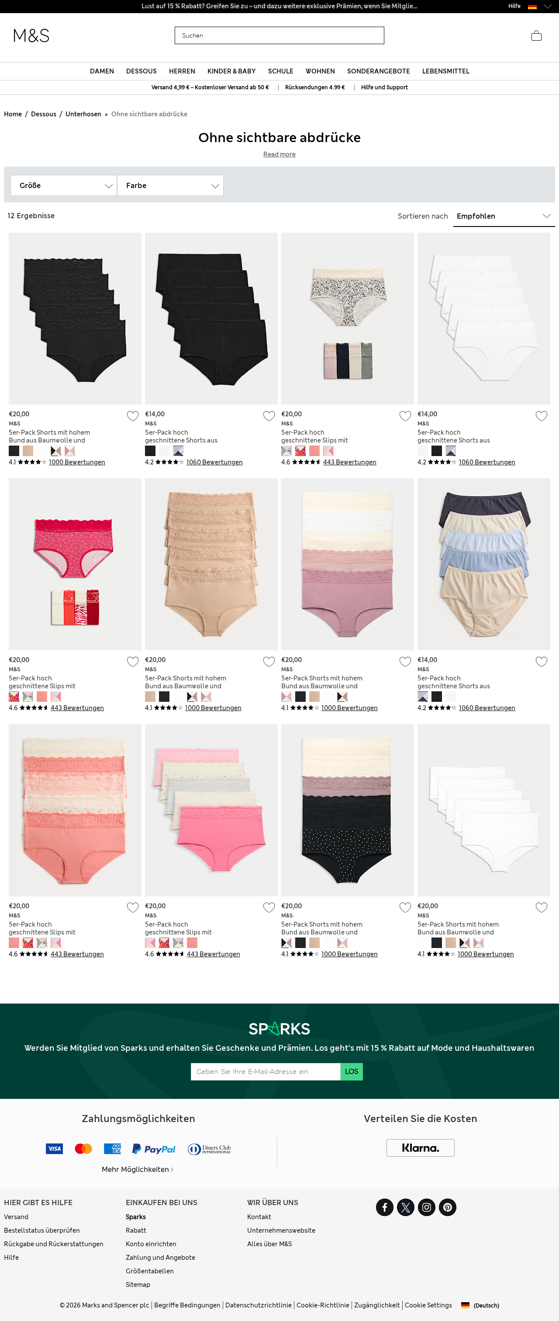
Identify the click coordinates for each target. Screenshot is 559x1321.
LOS (352, 1071)
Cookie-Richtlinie (323, 1305)
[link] (532, 6)
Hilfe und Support (384, 87)
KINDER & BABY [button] (231, 71)
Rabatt (136, 1230)
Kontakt (259, 1217)
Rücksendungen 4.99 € (315, 87)
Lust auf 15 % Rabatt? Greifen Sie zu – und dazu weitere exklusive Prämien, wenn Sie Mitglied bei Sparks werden (279, 6)
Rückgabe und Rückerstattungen (54, 1244)
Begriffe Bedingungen (187, 1305)
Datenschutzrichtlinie (258, 1305)
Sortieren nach (423, 216)
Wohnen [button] (320, 71)
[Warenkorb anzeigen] (536, 36)
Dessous (43, 114)
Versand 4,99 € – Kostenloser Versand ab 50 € (210, 87)
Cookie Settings (428, 1305)
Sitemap (138, 1285)
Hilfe (11, 1258)
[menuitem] (102, 71)
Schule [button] (280, 71)
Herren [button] (182, 71)
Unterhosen (83, 114)
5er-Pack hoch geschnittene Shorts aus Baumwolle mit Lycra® (181, 440)
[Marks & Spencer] (31, 36)
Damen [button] (102, 71)
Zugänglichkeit (377, 1305)
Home (13, 114)
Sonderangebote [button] (378, 71)
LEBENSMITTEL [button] (445, 71)
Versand (16, 1217)
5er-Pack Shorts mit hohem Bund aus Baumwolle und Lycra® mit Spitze (49, 440)
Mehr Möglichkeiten (135, 1169)
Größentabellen (150, 1271)
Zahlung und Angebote (160, 1258)
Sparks (136, 1217)
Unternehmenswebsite (281, 1230)
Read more (279, 154)
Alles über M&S (269, 1244)
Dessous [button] (141, 71)
